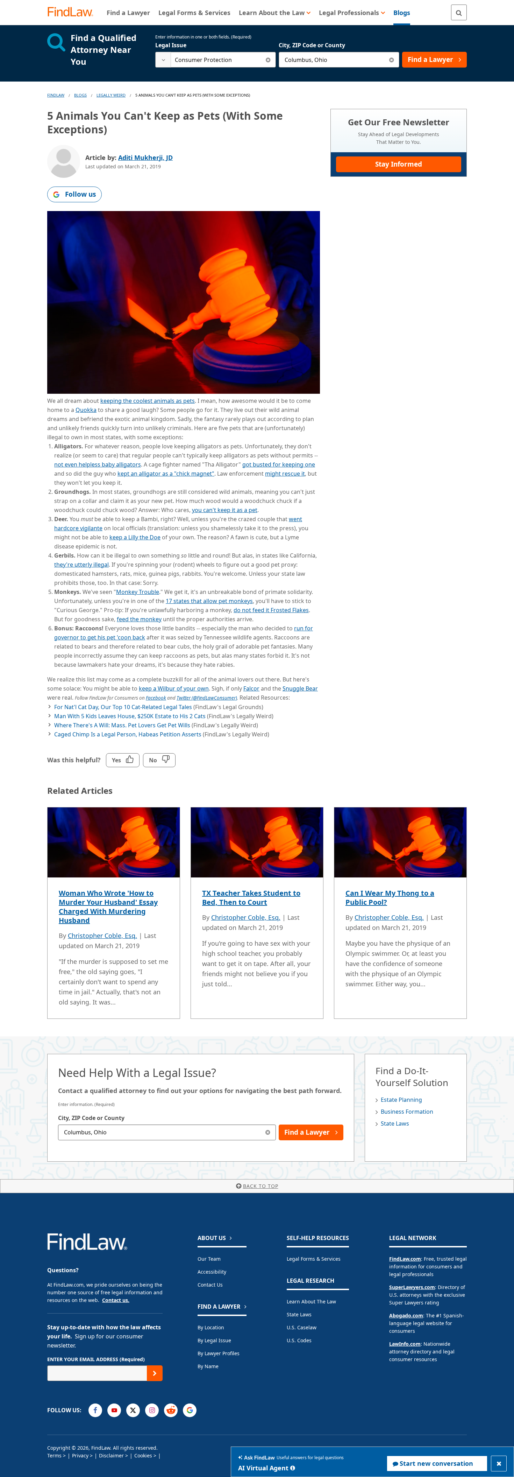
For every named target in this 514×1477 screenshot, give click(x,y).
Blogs (80, 95)
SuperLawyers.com (412, 1287)
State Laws (395, 1123)
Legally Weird (111, 95)
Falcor (251, 688)
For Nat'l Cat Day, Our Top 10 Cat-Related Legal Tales (123, 707)
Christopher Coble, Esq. (102, 935)
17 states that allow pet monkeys (209, 601)
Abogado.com (406, 1315)
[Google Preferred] (190, 1410)
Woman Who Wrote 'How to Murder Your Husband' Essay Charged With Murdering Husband (108, 906)
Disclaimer (111, 1455)
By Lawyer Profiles (219, 1353)
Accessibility (212, 1271)
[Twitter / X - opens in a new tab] (133, 1410)
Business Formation (407, 1111)
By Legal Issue (214, 1340)
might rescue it (285, 473)
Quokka (86, 410)
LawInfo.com (405, 1343)
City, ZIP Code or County (312, 45)
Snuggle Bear (300, 688)
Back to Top (260, 1186)
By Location (211, 1327)
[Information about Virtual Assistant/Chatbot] (292, 1467)
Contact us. (115, 1300)
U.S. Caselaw (301, 1327)
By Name (208, 1366)
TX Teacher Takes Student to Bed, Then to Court (251, 897)
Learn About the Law (311, 1301)
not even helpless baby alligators (97, 464)
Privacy (80, 1455)
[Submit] (155, 1373)
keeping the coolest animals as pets (147, 401)
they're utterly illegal (81, 564)
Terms (54, 1455)
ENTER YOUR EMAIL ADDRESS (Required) (96, 1359)
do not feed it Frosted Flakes (271, 610)
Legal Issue (170, 45)
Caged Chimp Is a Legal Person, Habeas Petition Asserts (127, 734)
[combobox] (215, 60)
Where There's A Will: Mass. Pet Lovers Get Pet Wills (122, 725)
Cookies (143, 1455)
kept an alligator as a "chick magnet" (165, 473)
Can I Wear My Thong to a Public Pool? (389, 897)
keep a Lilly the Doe (134, 537)
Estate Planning (401, 1100)
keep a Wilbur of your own (174, 688)
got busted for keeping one (278, 464)
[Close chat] (499, 1463)
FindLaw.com (405, 1258)
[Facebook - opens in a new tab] (95, 1410)
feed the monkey (139, 619)
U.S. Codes (299, 1340)
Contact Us (210, 1284)
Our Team (209, 1258)
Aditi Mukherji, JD (145, 157)
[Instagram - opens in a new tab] (152, 1410)
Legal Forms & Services (314, 1258)
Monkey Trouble (137, 592)
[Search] (459, 12)
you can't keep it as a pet (224, 510)
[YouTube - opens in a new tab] (114, 1410)
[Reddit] (171, 1410)
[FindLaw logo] (73, 12)
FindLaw (55, 95)
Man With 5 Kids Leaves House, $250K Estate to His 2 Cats (130, 716)
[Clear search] (268, 60)
